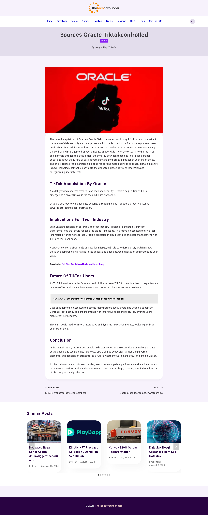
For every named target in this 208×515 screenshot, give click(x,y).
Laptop (98, 21)
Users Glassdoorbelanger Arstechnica (141, 391)
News (109, 21)
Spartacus (156, 462)
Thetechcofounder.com (109, 506)
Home (49, 21)
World (103, 41)
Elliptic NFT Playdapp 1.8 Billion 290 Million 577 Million (83, 452)
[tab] (98, 475)
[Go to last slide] (32, 446)
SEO (132, 21)
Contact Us (155, 21)
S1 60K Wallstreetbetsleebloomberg (83, 264)
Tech (142, 21)
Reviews (121, 21)
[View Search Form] (192, 21)
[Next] (176, 446)
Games (86, 21)
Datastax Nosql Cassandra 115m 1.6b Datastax (162, 452)
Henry (97, 47)
